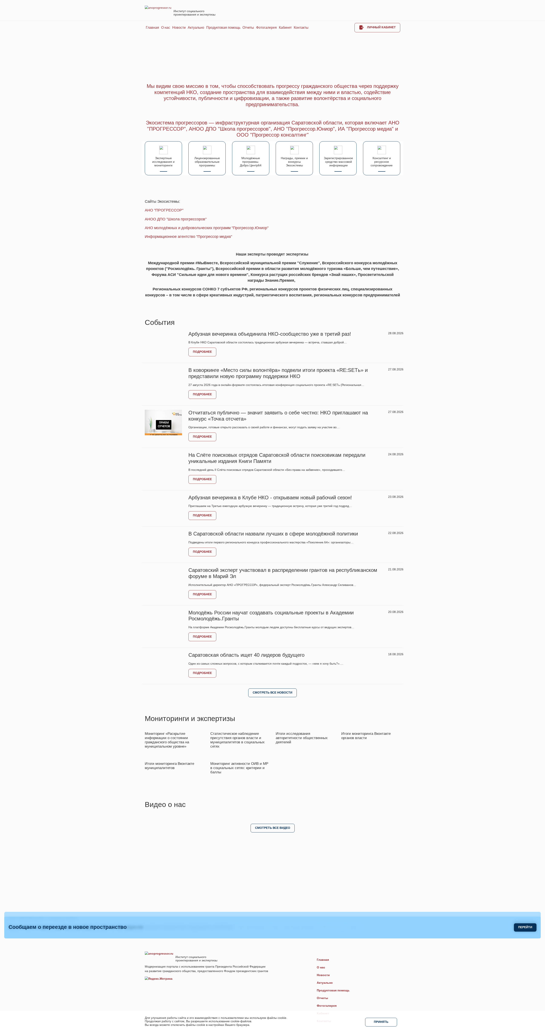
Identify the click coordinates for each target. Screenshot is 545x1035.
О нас (165, 27)
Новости (179, 27)
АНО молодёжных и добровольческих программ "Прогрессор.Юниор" (206, 228)
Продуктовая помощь (223, 27)
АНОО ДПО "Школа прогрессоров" (176, 219)
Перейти (525, 927)
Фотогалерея (266, 27)
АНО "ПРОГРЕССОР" (164, 210)
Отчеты (248, 27)
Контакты (301, 27)
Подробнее (202, 351)
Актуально (196, 27)
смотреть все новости (272, 692)
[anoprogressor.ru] (158, 7)
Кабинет (285, 27)
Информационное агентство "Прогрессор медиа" (188, 236)
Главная (152, 27)
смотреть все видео (272, 827)
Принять (381, 1022)
